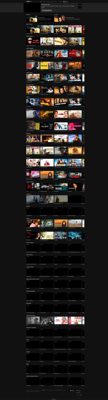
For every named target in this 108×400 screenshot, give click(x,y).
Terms (47, 390)
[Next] (82, 29)
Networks (66, 1)
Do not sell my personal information (34, 391)
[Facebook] (79, 392)
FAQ (27, 391)
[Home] (29, 1)
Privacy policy (51, 390)
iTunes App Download (72, 391)
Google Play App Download (79, 391)
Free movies (55, 1)
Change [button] (81, 394)
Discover (49, 1)
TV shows (60, 1)
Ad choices (63, 390)
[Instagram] (76, 392)
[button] (47, 10)
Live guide (43, 1)
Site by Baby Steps (79, 397)
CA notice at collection (57, 390)
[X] (81, 392)
